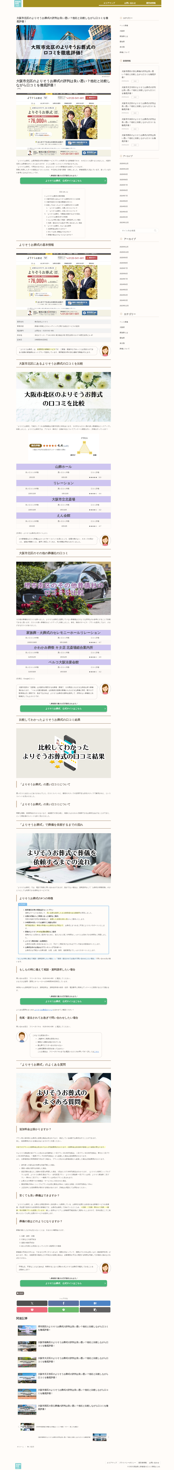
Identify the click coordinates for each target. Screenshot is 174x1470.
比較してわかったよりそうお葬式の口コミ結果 (62, 205)
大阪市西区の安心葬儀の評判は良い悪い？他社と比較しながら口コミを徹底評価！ (139, 74)
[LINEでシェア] (63, 1309)
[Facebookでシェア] (63, 1303)
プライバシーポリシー (127, 1463)
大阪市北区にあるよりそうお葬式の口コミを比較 (63, 199)
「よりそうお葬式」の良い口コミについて (62, 211)
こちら (96, 1052)
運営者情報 (142, 1463)
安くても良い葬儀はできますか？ (59, 232)
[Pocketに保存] (32, 1309)
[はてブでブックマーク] (95, 1303)
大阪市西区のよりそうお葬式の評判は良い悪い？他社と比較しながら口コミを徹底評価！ (139, 138)
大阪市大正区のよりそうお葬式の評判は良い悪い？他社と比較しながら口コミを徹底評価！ (139, 106)
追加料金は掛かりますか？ (57, 229)
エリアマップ (112, 1463)
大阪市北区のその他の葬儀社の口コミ (59, 202)
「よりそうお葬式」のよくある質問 (58, 226)
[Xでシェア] (32, 1303)
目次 (61, 192)
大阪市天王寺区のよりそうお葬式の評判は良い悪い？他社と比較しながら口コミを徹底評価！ (139, 90)
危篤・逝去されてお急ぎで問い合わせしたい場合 (65, 223)
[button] (95, 1309)
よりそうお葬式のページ (43, 1010)
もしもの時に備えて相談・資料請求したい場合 (64, 220)
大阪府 (21, 1293)
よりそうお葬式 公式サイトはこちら (63, 180)
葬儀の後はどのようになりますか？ (60, 235)
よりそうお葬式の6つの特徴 (57, 217)
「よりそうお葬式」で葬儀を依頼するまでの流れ (63, 214)
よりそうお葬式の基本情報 (55, 196)
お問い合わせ (154, 1463)
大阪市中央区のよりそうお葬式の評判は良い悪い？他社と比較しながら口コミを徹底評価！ (139, 122)
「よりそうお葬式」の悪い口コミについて (62, 208)
